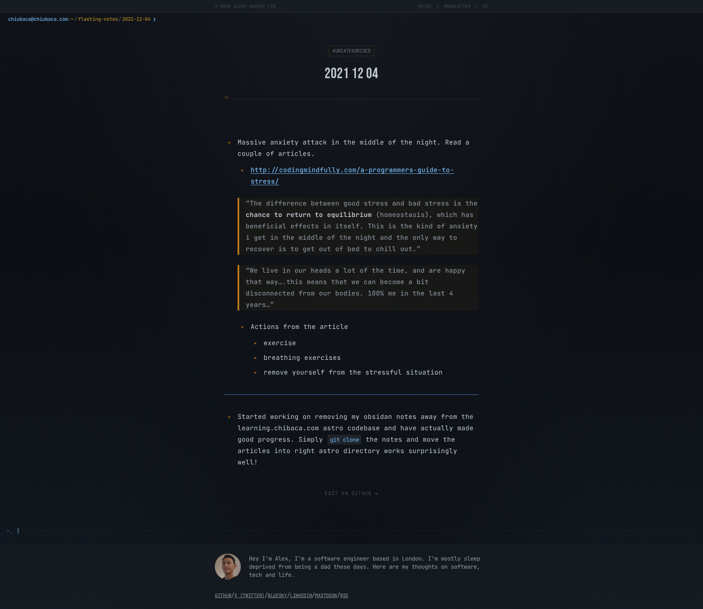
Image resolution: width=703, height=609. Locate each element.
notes (425, 6)
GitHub (223, 595)
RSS (344, 595)
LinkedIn (301, 595)
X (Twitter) (249, 595)
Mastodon (326, 595)
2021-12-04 (136, 19)
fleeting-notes (98, 19)
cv (485, 6)
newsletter (457, 6)
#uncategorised (351, 51)
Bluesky (277, 595)
